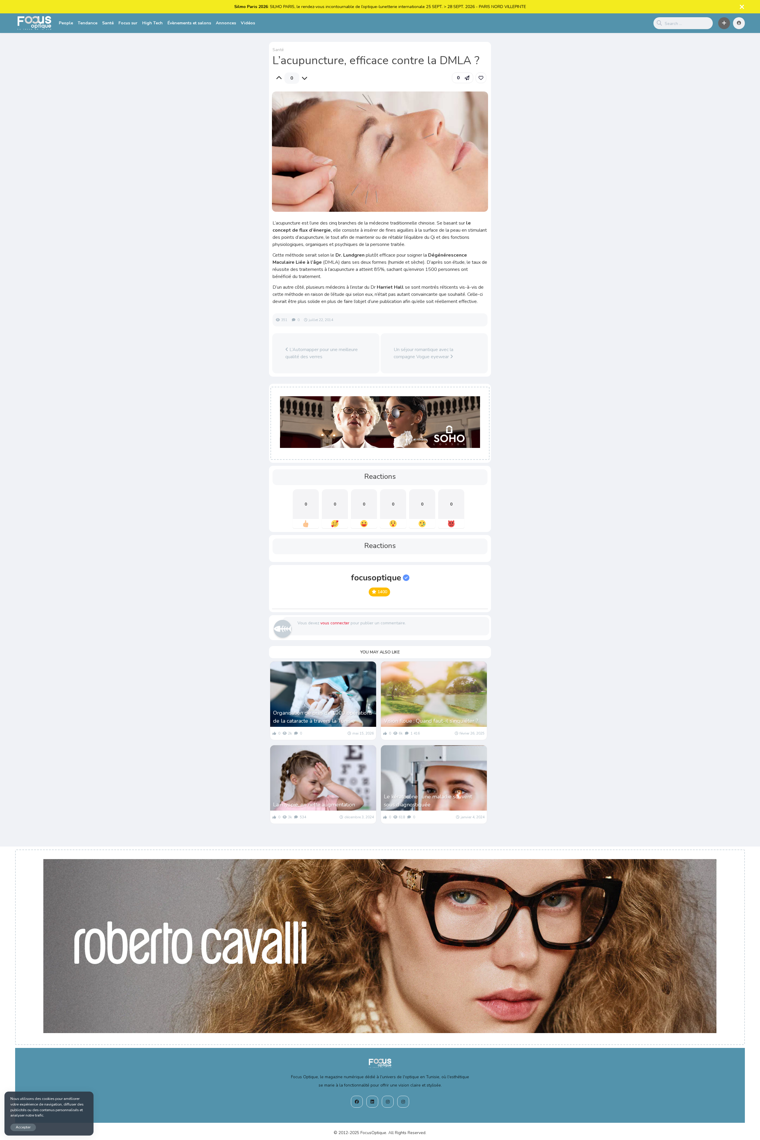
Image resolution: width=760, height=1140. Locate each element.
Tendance (87, 23)
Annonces (226, 23)
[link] (481, 77)
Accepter (23, 1127)
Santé (108, 23)
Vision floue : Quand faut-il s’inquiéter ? (431, 720)
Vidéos (248, 23)
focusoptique (376, 577)
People (66, 23)
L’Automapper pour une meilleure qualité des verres (321, 353)
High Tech (152, 23)
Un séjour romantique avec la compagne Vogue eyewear (423, 353)
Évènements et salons (189, 23)
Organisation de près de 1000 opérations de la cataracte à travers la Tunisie (322, 716)
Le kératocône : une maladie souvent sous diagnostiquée (428, 800)
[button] (724, 23)
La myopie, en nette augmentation (314, 804)
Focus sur (127, 23)
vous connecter (334, 623)
